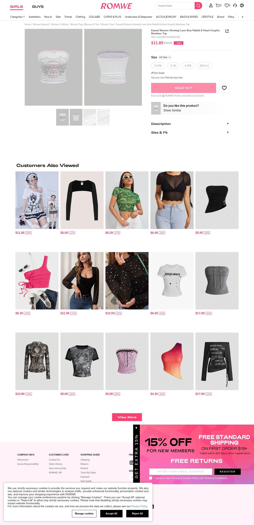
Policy (231, 16)
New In (48, 16)
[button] (224, 88)
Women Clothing (59, 24)
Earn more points (57, 468)
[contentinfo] (19, 233)
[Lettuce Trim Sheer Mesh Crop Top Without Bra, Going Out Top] (172, 200)
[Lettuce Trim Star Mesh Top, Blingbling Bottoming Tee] (127, 281)
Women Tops (107, 24)
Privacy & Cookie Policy (184, 478)
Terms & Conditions (215, 478)
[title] (127, 165)
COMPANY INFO (25, 455)
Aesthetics (35, 16)
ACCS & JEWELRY (166, 16)
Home (28, 24)
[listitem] (37, 210)
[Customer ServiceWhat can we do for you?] (235, 5)
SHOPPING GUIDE (90, 455)
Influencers (22, 459)
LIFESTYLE (207, 16)
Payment (85, 477)
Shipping (85, 459)
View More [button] (127, 417)
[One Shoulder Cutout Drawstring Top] (37, 281)
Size (159, 57)
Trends (68, 16)
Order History (55, 464)
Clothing (80, 16)
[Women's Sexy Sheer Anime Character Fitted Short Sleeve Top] (82, 361)
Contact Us (54, 459)
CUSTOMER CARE (59, 455)
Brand (220, 16)
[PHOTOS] (83, 68)
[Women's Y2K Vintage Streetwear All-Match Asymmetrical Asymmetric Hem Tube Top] (217, 200)
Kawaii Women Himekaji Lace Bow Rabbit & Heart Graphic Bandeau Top (185, 32)
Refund (84, 468)
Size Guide (86, 481)
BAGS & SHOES (189, 16)
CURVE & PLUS (112, 16)
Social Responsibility (27, 464)
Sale (58, 16)
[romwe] (116, 5)
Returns (85, 464)
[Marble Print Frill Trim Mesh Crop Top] (127, 200)
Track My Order (88, 472)
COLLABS (94, 16)
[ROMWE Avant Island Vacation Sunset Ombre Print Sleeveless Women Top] (172, 361)
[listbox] (211, 5)
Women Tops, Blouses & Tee (84, 24)
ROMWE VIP (55, 472)
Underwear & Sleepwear (138, 16)
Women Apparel (41, 24)
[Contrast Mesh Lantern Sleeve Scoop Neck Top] (82, 281)
